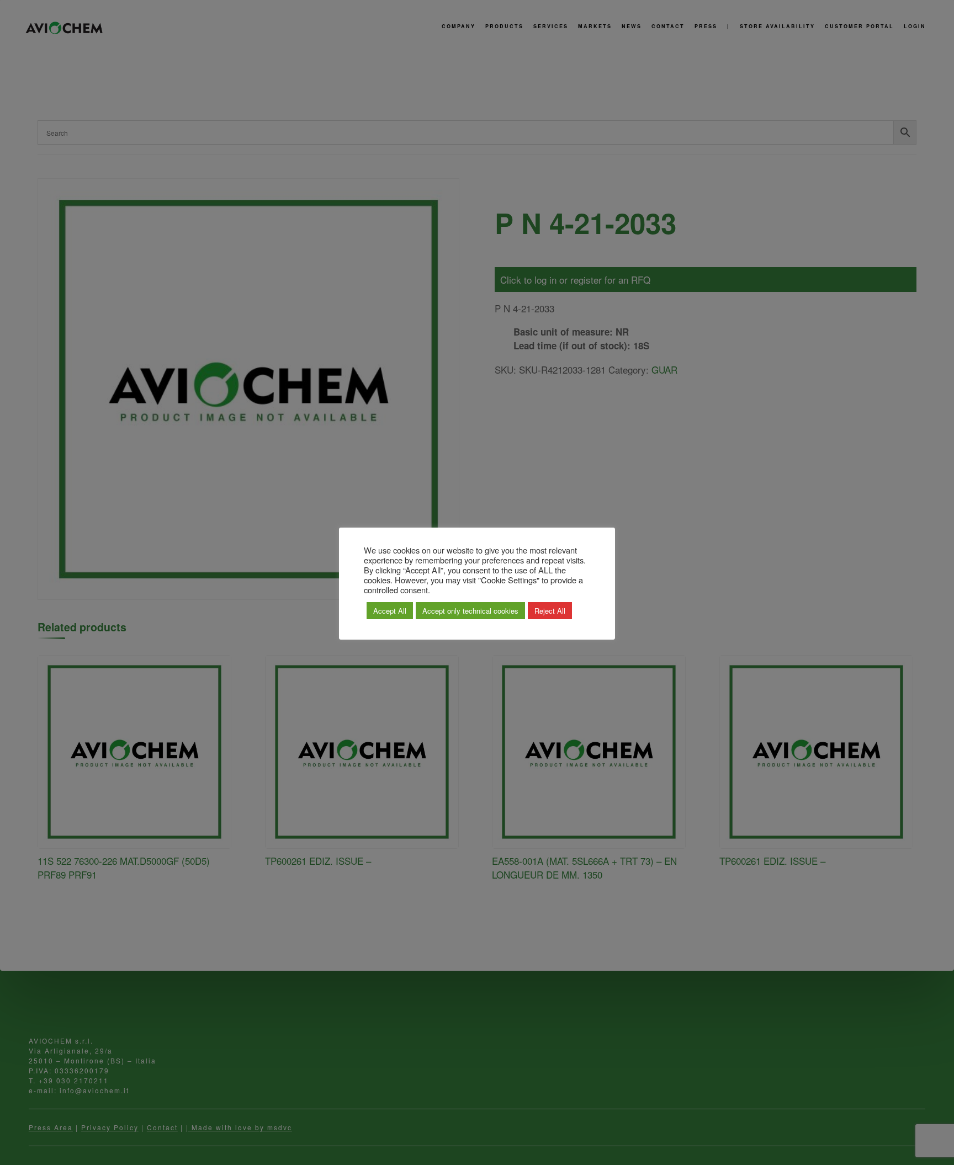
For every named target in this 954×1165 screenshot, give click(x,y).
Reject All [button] (549, 610)
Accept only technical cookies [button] (470, 610)
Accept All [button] (389, 610)
